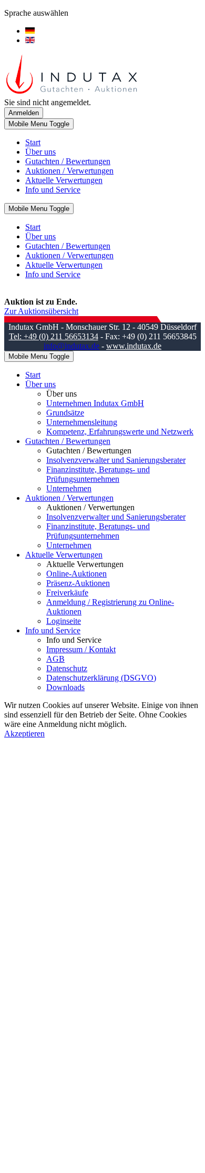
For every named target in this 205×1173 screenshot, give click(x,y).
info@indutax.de (71, 345)
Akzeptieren (24, 733)
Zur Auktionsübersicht (41, 311)
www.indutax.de (133, 345)
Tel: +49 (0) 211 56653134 (53, 336)
